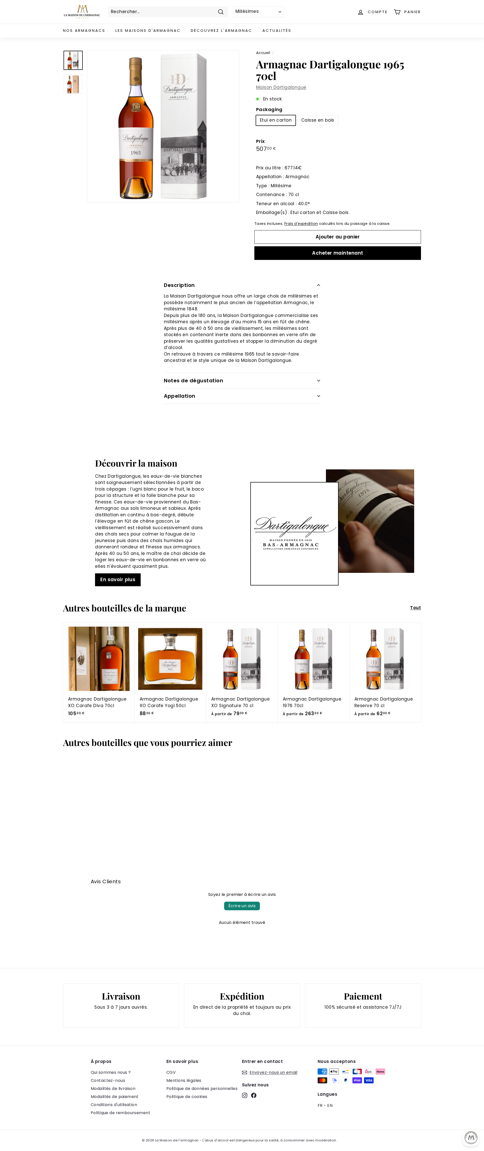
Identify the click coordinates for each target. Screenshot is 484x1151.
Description (179, 285)
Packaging (269, 109)
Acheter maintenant (337, 253)
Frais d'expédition (301, 223)
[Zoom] (163, 126)
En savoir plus (117, 579)
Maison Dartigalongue (281, 87)
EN (329, 1105)
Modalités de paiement (115, 1097)
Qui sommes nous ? (111, 1072)
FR (320, 1105)
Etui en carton (276, 120)
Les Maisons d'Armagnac (148, 30)
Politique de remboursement (120, 1113)
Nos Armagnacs (84, 30)
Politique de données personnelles (201, 1088)
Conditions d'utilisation (114, 1105)
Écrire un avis (242, 906)
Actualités (276, 30)
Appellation (179, 395)
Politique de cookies (186, 1097)
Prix (260, 141)
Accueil (263, 52)
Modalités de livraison (113, 1088)
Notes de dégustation (193, 380)
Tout (415, 608)
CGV (171, 1072)
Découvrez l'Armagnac (221, 30)
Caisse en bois (317, 120)
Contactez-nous (108, 1080)
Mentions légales (183, 1080)
